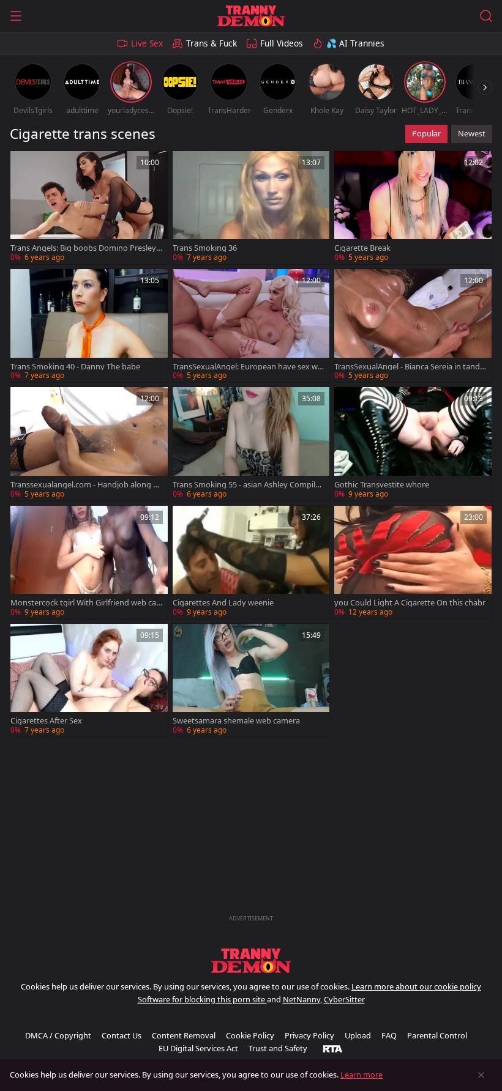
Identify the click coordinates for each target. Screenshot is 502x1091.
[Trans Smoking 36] (251, 207)
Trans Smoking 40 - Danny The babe (75, 367)
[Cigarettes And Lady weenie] (251, 562)
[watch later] (25, 166)
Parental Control (437, 1035)
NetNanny (301, 999)
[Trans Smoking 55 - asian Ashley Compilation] (251, 443)
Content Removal (183, 1035)
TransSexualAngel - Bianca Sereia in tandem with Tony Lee (409, 367)
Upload (358, 1035)
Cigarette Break (362, 248)
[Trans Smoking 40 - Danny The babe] (89, 325)
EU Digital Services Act (198, 1048)
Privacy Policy (309, 1035)
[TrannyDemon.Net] (251, 16)
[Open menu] (16, 16)
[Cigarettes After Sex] (89, 680)
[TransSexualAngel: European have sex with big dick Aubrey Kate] (251, 325)
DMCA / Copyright (58, 1035)
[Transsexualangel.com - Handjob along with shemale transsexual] (89, 443)
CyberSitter (344, 999)
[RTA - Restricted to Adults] (332, 1048)
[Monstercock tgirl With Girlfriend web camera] (89, 562)
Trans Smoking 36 (205, 248)
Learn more (361, 1074)
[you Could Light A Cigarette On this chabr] (413, 562)
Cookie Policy (250, 1035)
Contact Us (121, 1035)
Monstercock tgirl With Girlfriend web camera (83, 603)
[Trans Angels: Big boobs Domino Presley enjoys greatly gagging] (89, 207)
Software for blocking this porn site (202, 999)
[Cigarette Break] (413, 207)
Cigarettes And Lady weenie (223, 603)
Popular (426, 133)
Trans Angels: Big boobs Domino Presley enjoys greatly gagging (86, 248)
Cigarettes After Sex (46, 721)
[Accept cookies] (481, 1075)
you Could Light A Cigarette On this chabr (409, 603)
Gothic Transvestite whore (381, 485)
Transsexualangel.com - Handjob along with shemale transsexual (85, 485)
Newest (471, 133)
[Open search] (486, 16)
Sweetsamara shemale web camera (236, 721)
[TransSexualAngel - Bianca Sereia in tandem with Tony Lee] (413, 325)
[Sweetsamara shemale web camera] (251, 680)
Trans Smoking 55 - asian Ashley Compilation (248, 485)
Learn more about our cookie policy (416, 986)
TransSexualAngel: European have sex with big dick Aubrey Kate (248, 367)
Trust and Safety (278, 1048)
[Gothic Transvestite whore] (413, 443)
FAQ (389, 1035)
